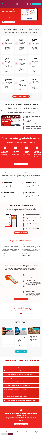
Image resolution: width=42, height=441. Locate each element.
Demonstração (36, 3)
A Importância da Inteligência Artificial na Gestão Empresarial (21, 340)
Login (30, 4)
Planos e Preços (16, 4)
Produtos (5, 4)
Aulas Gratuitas (22, 4)
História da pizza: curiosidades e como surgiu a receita (34, 338)
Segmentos (11, 4)
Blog (27, 4)
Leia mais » (19, 345)
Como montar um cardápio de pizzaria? (7, 339)
